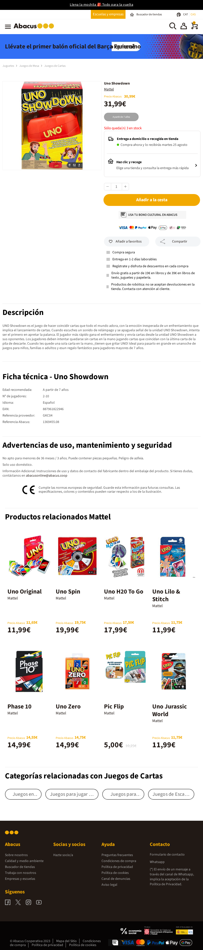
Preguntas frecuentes (117, 855)
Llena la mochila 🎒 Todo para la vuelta (101, 4)
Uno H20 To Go (123, 591)
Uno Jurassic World (169, 710)
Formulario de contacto (167, 854)
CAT (185, 14)
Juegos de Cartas (55, 66)
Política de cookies (115, 872)
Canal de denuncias (116, 878)
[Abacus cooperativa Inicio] (35, 29)
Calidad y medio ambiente (24, 861)
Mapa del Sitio (66, 941)
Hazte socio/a (63, 855)
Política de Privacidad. (166, 884)
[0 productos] (194, 28)
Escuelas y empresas (108, 14)
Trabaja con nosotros (20, 872)
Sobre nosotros (16, 855)
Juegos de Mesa (29, 66)
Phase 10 (19, 706)
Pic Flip (114, 706)
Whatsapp (157, 862)
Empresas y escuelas (20, 878)
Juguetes (8, 66)
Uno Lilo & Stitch (166, 595)
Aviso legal (109, 884)
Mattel (109, 89)
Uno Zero (68, 706)
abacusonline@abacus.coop (46, 475)
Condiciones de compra (119, 861)
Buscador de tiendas (20, 866)
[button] (183, 26)
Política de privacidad (117, 866)
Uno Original (24, 591)
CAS (193, 14)
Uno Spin (68, 591)
